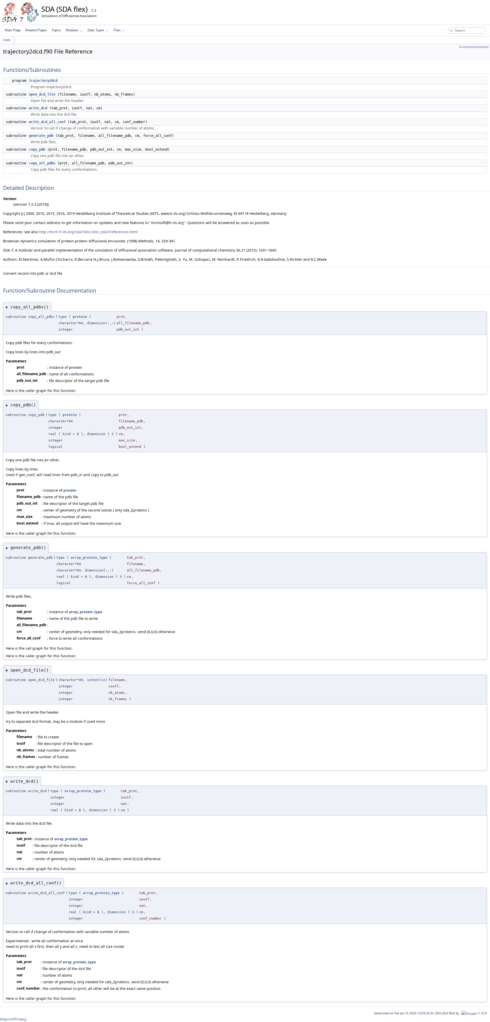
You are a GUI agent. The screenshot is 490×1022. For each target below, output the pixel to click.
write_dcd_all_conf (47, 122)
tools (6, 40)
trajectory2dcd (43, 80)
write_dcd (38, 108)
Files (117, 30)
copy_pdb (37, 149)
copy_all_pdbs (42, 163)
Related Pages (36, 30)
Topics (56, 30)
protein (80, 317)
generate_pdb (41, 136)
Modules (72, 30)
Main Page (13, 30)
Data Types (96, 30)
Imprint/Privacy (13, 1019)
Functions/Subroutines (474, 47)
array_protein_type (89, 557)
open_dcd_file (42, 94)
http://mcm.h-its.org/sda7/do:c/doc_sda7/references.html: (88, 231)
